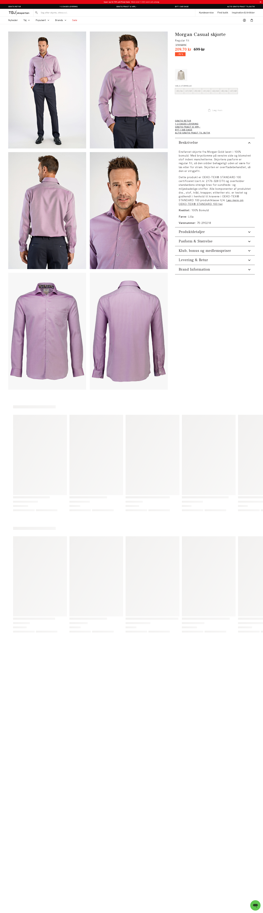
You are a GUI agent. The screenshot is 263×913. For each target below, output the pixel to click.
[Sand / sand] (181, 75)
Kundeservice (206, 12)
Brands (59, 20)
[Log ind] (244, 20)
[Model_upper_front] (129, 90)
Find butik (222, 12)
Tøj (24, 20)
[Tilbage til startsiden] (19, 12)
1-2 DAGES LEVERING (69, 6)
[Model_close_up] (129, 210)
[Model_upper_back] (47, 210)
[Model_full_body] (47, 90)
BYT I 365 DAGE (182, 6)
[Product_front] (47, 331)
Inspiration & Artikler (243, 12)
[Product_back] (129, 331)
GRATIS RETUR (14, 6)
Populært (41, 20)
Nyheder (13, 20)
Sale (74, 20)
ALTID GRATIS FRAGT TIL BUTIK (241, 6)
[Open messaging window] (255, 905)
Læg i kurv (217, 110)
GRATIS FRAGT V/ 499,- (126, 6)
